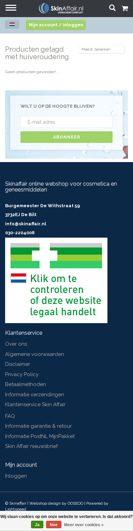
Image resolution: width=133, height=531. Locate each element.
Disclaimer (17, 364)
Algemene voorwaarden (34, 354)
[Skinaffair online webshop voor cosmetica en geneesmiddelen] (61, 8)
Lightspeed (15, 509)
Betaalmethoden (25, 384)
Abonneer (66, 137)
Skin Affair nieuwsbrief (31, 446)
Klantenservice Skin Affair (35, 404)
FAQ (10, 416)
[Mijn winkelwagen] (125, 9)
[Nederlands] (12, 24)
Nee (54, 524)
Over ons (16, 344)
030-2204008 (19, 232)
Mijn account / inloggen (56, 24)
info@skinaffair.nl (25, 223)
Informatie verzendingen (34, 394)
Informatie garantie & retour (38, 426)
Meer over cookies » (84, 524)
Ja (37, 524)
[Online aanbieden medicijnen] (56, 280)
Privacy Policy (22, 374)
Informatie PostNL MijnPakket (40, 436)
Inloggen (16, 476)
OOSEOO (75, 503)
